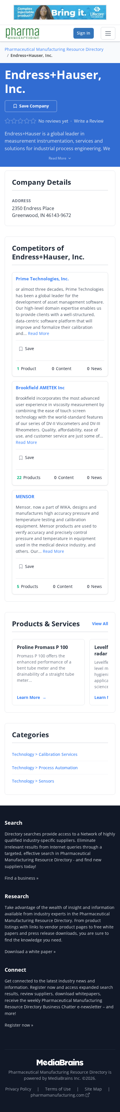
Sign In (83, 33)
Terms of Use (58, 1089)
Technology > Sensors (33, 781)
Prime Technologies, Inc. (42, 278)
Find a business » (21, 878)
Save (29, 348)
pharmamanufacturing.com (58, 1095)
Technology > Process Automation (45, 767)
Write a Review (89, 121)
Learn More (28, 697)
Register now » (19, 1025)
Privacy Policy (18, 1089)
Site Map (93, 1089)
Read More (38, 333)
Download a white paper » (30, 951)
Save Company (34, 106)
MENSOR (25, 496)
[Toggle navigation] (108, 33)
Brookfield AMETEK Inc (40, 387)
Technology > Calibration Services (44, 754)
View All (100, 623)
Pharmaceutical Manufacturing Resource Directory (54, 49)
